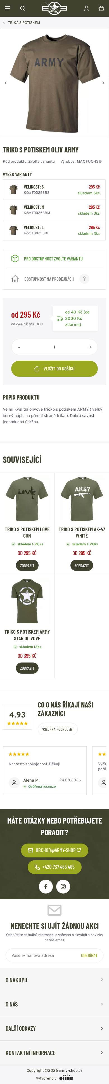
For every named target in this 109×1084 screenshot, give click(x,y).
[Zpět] (5, 82)
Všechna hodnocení (57, 729)
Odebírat (89, 955)
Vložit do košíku (59, 368)
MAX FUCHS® (89, 161)
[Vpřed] (103, 82)
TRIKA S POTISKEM (24, 22)
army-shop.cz (70, 1070)
